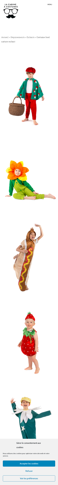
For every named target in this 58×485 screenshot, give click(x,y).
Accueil (5, 37)
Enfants (31, 37)
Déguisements (18, 37)
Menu (49, 4)
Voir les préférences (29, 478)
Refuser (29, 471)
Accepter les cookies (29, 463)
